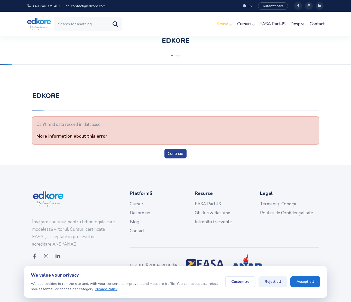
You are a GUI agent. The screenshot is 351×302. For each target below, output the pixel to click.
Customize (240, 281)
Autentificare (273, 6)
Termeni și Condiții (278, 204)
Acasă (223, 24)
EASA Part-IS (272, 24)
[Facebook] (298, 6)
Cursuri (244, 24)
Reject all (273, 281)
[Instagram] (309, 6)
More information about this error (71, 136)
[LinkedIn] (320, 6)
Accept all (305, 281)
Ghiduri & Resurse (212, 213)
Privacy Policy (106, 289)
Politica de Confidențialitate (286, 213)
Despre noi (140, 213)
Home (175, 55)
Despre (297, 24)
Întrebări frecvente (213, 222)
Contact (317, 24)
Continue (175, 153)
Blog (134, 222)
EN (250, 6)
